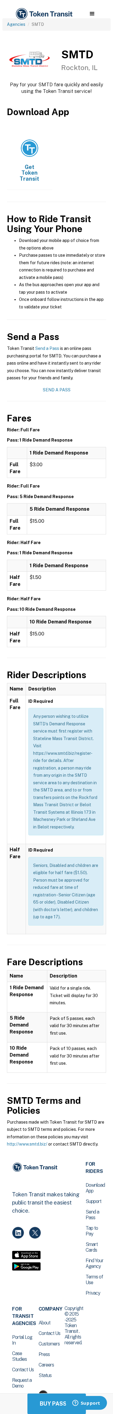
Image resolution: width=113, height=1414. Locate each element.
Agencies (16, 24)
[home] (43, 14)
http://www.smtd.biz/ (27, 1144)
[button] (92, 14)
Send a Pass (47, 348)
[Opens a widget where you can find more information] (86, 1403)
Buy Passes (57, 1403)
